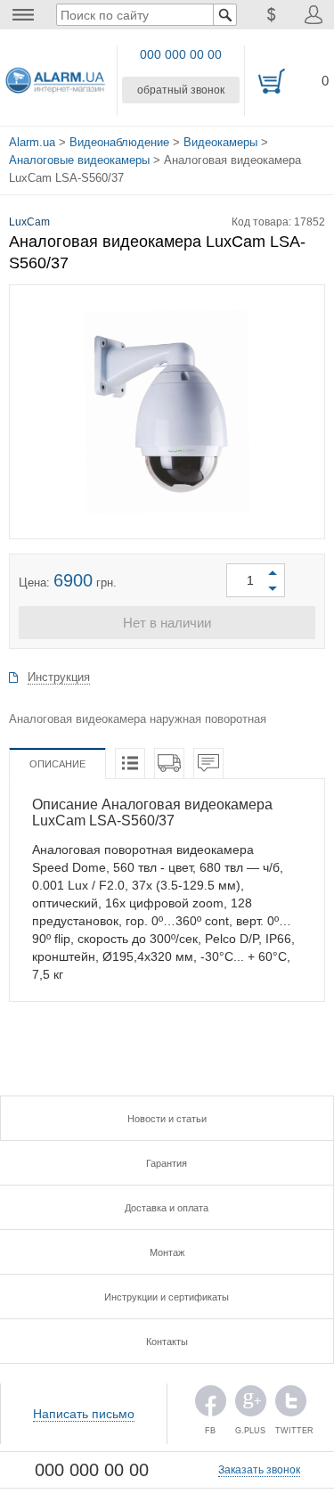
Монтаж (167, 1252)
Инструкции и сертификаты (166, 1297)
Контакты (167, 1341)
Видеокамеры (220, 142)
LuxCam (29, 222)
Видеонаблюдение (119, 142)
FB (210, 1405)
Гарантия (166, 1163)
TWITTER (290, 1405)
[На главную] (55, 81)
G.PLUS (250, 1405)
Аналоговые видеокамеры (79, 160)
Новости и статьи (167, 1118)
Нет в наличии (167, 622)
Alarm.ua (32, 142)
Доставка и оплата (166, 1207)
